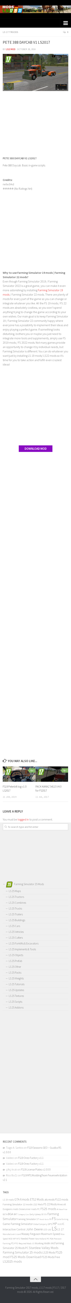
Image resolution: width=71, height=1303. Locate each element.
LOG (49, 1229)
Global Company (40, 1224)
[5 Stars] (12, 188)
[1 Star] (4, 188)
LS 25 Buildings (17, 920)
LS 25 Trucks (15, 908)
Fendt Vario (44, 1219)
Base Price (63, 1209)
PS (12, 1243)
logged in (23, 819)
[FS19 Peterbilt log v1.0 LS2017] (19, 774)
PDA (51, 1238)
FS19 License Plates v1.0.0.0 (35, 1169)
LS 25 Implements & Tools (22, 949)
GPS (50, 1224)
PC (48, 1238)
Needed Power (28, 1238)
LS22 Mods (38, 1204)
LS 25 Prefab (15, 961)
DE (42, 1214)
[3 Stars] (8, 188)
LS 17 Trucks (10, 32)
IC (63, 1224)
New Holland (40, 1238)
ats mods (49, 1199)
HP (55, 1223)
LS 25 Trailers (16, 914)
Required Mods (25, 1243)
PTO (16, 1243)
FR (50, 1219)
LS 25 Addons (16, 1007)
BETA (5, 1214)
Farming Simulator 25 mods (22, 1252)
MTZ (18, 1238)
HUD (60, 1224)
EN (45, 1214)
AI (58, 1209)
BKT (15, 1214)
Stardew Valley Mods (43, 1248)
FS (54, 1218)
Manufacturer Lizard (12, 1234)
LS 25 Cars (14, 926)
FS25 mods (48, 1209)
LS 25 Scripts (15, 1001)
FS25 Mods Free (51, 1257)
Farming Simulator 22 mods (17, 1204)
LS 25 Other (15, 966)
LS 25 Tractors (16, 897)
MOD (10, 1238)
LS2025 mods (12, 1261)
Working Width (42, 1243)
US (33, 1243)
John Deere (34, 1229)
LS (54, 1228)
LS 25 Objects (16, 955)
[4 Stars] (10, 188)
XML (52, 1243)
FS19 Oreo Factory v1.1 (31, 1158)
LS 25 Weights (16, 978)
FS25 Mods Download (25, 1257)
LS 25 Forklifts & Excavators (23, 943)
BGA (10, 1214)
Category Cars (23, 1214)
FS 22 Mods (50, 1204)
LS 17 (60, 1229)
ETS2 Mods (37, 1199)
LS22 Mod (10, 49)
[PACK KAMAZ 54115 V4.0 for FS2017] (52, 774)
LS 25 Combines (17, 902)
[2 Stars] (6, 188)
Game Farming (62, 1219)
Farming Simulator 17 (28, 1219)
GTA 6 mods (21, 1199)
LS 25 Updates (16, 990)
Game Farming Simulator (18, 1224)
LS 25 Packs (15, 972)
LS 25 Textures (16, 996)
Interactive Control (14, 1229)
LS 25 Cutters (16, 937)
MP (14, 1238)
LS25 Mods (48, 1252)
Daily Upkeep (35, 1214)
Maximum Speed (50, 1234)
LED (45, 1229)
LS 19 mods (8, 1199)
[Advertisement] (35, 121)
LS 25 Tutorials (16, 984)
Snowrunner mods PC (29, 1209)
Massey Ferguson (31, 1234)
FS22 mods (61, 1199)
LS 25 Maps (15, 891)
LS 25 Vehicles (16, 932)
